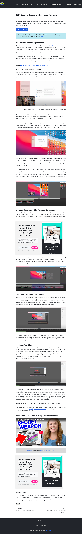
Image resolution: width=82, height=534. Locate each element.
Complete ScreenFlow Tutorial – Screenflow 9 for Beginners (54, 510)
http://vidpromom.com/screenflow (37, 409)
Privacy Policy (41, 523)
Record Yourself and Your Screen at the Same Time (34, 65)
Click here (29, 450)
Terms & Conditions (41, 525)
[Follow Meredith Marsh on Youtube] (17, 504)
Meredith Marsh (20, 18)
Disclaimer (41, 520)
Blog (17, 4)
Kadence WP (49, 530)
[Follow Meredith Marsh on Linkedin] (19, 504)
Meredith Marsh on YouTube (47, 450)
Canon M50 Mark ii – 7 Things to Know (25, 509)
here (42, 36)
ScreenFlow (49, 45)
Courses (69, 4)
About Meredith (77, 4)
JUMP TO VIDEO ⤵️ (22, 29)
